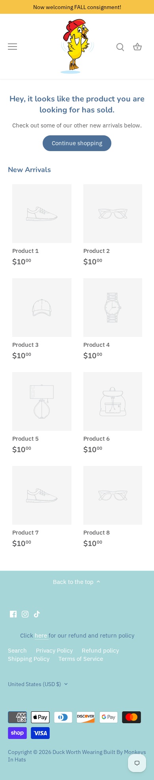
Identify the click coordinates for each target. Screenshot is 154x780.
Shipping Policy (28, 658)
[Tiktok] (37, 614)
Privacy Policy (54, 650)
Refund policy (100, 650)
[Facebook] (13, 614)
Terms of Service (80, 658)
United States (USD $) (34, 684)
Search (17, 650)
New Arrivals (29, 169)
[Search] (120, 46)
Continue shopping (77, 143)
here (42, 635)
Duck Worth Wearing (77, 752)
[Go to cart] (137, 46)
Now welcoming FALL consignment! (77, 7)
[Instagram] (25, 614)
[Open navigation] (12, 46)
